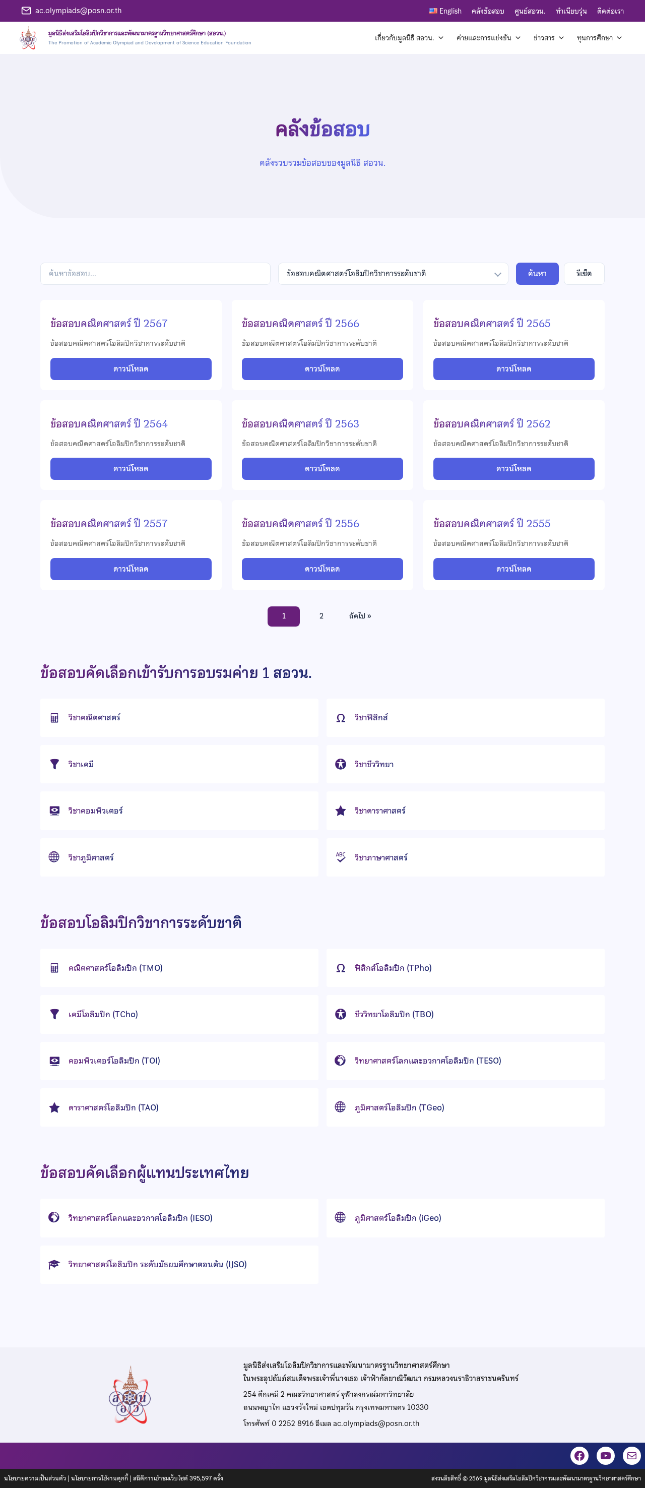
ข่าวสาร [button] (544, 37)
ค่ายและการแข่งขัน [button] (484, 37)
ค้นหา (537, 274)
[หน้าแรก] (133, 38)
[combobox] (393, 274)
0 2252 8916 (292, 1423)
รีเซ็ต (584, 274)
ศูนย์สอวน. (530, 11)
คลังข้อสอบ (488, 11)
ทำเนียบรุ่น (571, 11)
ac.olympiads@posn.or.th (78, 11)
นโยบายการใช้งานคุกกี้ (99, 1478)
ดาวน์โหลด (131, 369)
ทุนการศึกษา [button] (595, 37)
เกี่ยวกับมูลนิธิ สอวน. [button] (404, 37)
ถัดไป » (360, 616)
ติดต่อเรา (610, 11)
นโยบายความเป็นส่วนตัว (35, 1478)
